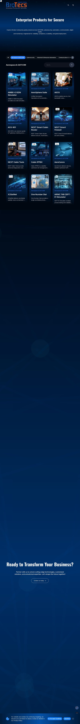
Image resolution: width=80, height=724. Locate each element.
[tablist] (40, 57)
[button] (76, 707)
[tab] (8, 57)
